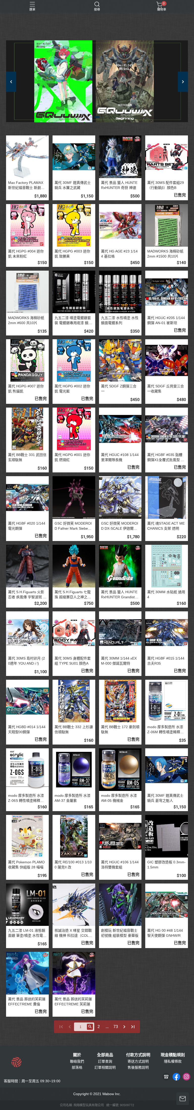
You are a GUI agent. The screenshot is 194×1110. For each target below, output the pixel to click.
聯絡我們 (77, 1061)
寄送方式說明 (138, 1061)
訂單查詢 (105, 1061)
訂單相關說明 (105, 1067)
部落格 (77, 1067)
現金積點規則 (173, 1055)
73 (115, 1026)
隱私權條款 (173, 1061)
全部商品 (105, 1055)
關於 (77, 1055)
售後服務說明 (138, 1067)
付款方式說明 (138, 1055)
